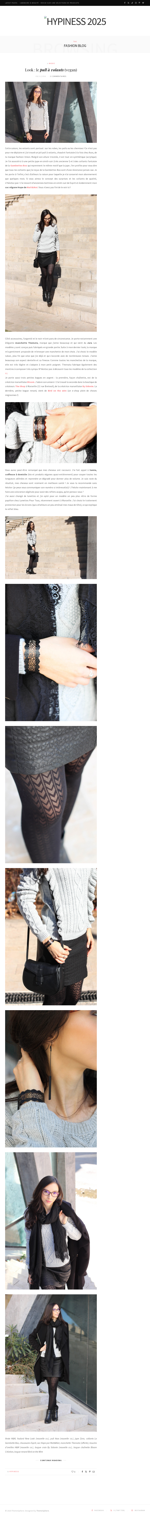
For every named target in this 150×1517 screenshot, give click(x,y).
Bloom (30, 382)
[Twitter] (86, 1472)
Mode (52, 63)
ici (6, 373)
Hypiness (14, 1472)
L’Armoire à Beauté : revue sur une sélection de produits (49, 3)
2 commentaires (58, 76)
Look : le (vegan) (51, 69)
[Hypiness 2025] (75, 21)
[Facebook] (82, 1472)
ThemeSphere (42, 1510)
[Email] (94, 1472)
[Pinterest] (90, 1472)
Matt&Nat (32, 187)
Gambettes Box (18, 165)
